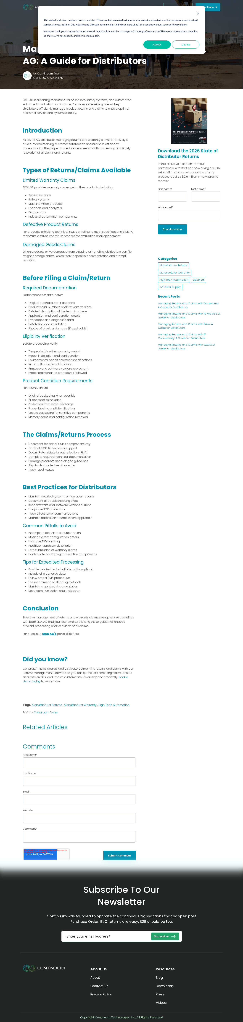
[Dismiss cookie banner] (198, 13)
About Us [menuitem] (98, 969)
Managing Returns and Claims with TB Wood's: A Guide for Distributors (189, 315)
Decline (186, 44)
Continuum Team (49, 73)
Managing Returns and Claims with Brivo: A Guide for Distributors (185, 326)
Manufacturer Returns (47, 705)
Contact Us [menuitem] (99, 986)
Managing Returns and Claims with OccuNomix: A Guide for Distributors (188, 305)
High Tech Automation (114, 705)
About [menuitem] (95, 977)
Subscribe (161, 936)
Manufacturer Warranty (80, 705)
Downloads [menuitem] (165, 986)
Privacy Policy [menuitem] (101, 994)
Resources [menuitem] (165, 969)
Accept (157, 44)
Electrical (198, 280)
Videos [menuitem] (161, 1002)
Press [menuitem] (160, 994)
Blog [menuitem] (159, 977)
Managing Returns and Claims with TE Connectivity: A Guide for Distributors (182, 336)
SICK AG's (49, 634)
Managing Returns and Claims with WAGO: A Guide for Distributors (186, 346)
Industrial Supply (170, 287)
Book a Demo (206, 7)
